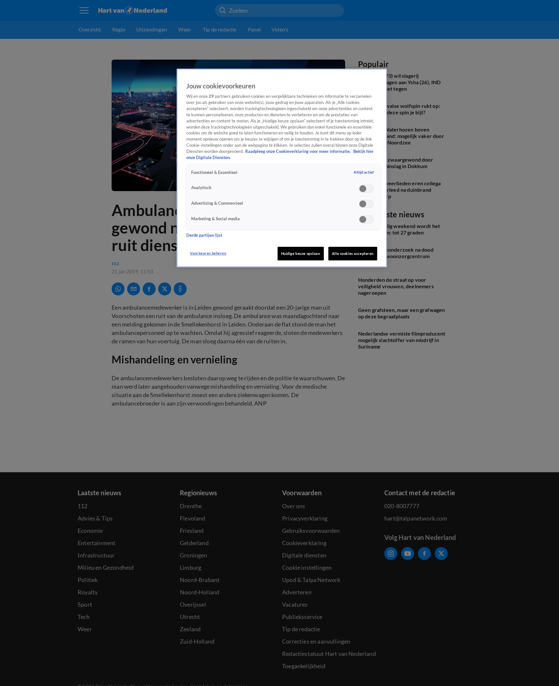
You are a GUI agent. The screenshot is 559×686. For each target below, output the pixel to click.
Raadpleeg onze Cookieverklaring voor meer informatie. (298, 151)
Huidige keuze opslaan (300, 253)
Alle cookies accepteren (353, 253)
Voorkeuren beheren (208, 253)
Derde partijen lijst (204, 235)
